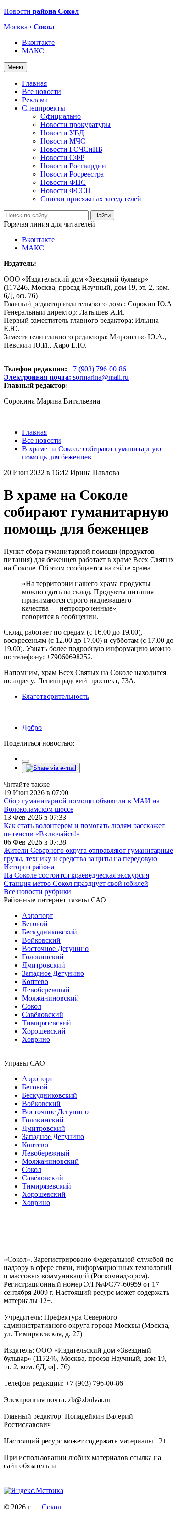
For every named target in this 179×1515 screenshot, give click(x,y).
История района (29, 867)
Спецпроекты (43, 108)
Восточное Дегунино (55, 948)
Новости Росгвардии (73, 166)
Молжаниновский (50, 998)
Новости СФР (62, 157)
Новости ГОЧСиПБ (71, 149)
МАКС (33, 51)
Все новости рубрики (37, 892)
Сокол (31, 1006)
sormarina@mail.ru (101, 377)
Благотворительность (55, 696)
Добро (32, 727)
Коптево (35, 981)
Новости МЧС (62, 141)
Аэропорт (37, 915)
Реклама (35, 100)
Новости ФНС (63, 182)
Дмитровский (43, 965)
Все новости (41, 91)
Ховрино (36, 1039)
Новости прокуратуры (75, 124)
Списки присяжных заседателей (90, 199)
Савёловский (42, 1014)
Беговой (35, 924)
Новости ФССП (65, 190)
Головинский (43, 957)
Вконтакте (38, 42)
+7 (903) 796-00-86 (65, 373)
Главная (34, 83)
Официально (60, 116)
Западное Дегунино (53, 973)
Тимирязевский (46, 1023)
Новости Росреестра (72, 174)
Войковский (41, 940)
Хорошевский (44, 1031)
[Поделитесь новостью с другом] (51, 767)
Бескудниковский (49, 932)
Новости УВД (62, 133)
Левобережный (46, 990)
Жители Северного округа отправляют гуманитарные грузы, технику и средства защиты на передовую (88, 854)
